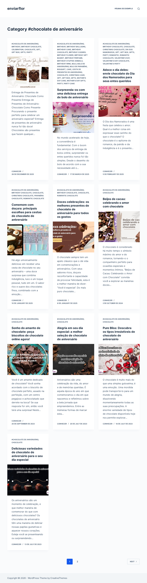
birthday (16, 47)
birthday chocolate (31, 47)
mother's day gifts (76, 81)
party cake (69, 83)
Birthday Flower (65, 55)
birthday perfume (73, 58)
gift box (16, 52)
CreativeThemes (58, 578)
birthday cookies (77, 52)
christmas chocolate (113, 49)
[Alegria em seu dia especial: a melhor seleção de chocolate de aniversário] (73, 359)
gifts (23, 52)
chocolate (30, 49)
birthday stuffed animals (70, 61)
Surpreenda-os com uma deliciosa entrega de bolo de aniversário (72, 93)
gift (38, 49)
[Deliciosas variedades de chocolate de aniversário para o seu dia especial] (28, 479)
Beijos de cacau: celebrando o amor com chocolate (116, 202)
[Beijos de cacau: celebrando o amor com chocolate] (119, 226)
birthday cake (64, 49)
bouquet (61, 69)
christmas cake (77, 75)
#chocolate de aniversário (25, 44)
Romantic (114, 55)
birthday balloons (76, 47)
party (29, 52)
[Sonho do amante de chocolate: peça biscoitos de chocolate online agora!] (28, 359)
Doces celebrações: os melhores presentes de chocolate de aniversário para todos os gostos (73, 209)
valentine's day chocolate (116, 61)
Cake (69, 69)
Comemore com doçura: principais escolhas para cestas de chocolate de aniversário (26, 212)
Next (132, 561)
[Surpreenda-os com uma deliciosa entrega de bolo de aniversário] (73, 117)
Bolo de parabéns (78, 66)
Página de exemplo (124, 8)
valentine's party (111, 64)
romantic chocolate (33, 198)
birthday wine (64, 64)
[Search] (139, 9)
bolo (74, 64)
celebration (18, 49)
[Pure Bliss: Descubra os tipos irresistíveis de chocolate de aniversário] (119, 359)
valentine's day (122, 58)
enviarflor (16, 8)
